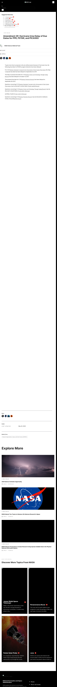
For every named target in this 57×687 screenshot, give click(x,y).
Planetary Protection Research (27, 79)
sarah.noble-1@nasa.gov (24, 91)
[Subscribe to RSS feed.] (11, 416)
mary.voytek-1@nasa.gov (21, 94)
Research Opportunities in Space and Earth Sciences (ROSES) (14, 436)
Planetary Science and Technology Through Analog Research (32, 89)
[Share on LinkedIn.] (7, 58)
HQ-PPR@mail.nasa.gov (15, 98)
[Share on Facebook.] (4, 58)
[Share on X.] (1, 58)
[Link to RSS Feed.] (10, 58)
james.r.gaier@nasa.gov (34, 86)
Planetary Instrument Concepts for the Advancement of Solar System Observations (27, 70)
